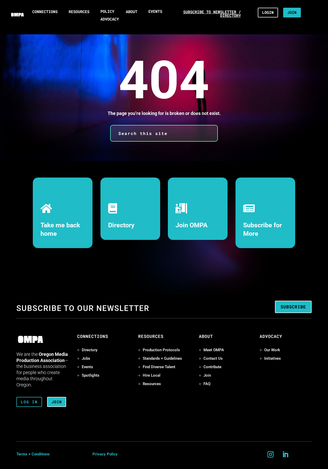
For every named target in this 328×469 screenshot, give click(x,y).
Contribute (212, 367)
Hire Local (151, 375)
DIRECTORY (230, 15)
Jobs (86, 358)
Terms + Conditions (33, 454)
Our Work (272, 350)
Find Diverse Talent (159, 367)
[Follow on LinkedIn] (285, 454)
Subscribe (293, 307)
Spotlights (90, 375)
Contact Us (213, 358)
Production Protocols (161, 350)
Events (87, 367)
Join (207, 375)
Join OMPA (192, 225)
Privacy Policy (105, 454)
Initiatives (272, 358)
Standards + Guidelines (162, 358)
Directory (121, 225)
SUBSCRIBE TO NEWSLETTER (209, 11)
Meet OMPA (213, 350)
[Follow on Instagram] (270, 454)
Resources (152, 384)
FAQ (206, 384)
